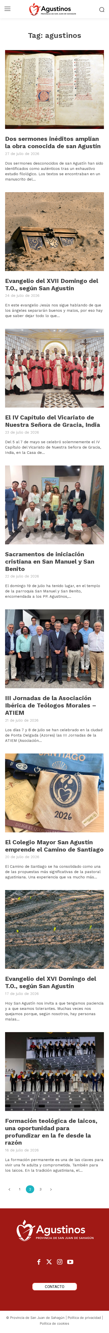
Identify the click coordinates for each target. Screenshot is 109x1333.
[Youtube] (70, 1262)
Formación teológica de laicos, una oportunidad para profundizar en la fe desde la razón (51, 1131)
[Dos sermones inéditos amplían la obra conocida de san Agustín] (54, 89)
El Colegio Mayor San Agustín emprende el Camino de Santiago (54, 846)
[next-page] (51, 1189)
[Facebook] (39, 1262)
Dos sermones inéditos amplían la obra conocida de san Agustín (53, 142)
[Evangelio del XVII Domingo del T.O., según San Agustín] (54, 231)
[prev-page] (9, 1189)
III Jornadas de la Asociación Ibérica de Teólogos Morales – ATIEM (50, 705)
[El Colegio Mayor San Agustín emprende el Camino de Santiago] (54, 792)
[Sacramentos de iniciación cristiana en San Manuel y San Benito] (54, 504)
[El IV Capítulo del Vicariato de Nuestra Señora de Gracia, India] (54, 368)
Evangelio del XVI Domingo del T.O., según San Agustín (50, 982)
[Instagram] (60, 1262)
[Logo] (54, 9)
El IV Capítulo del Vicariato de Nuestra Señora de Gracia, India (52, 421)
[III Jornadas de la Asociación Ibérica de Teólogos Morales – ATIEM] (54, 648)
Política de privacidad (84, 1318)
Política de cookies (54, 1323)
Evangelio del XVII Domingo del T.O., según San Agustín (51, 284)
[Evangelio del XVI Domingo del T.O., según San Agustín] (54, 929)
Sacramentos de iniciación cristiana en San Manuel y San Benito (49, 561)
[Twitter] (49, 1262)
